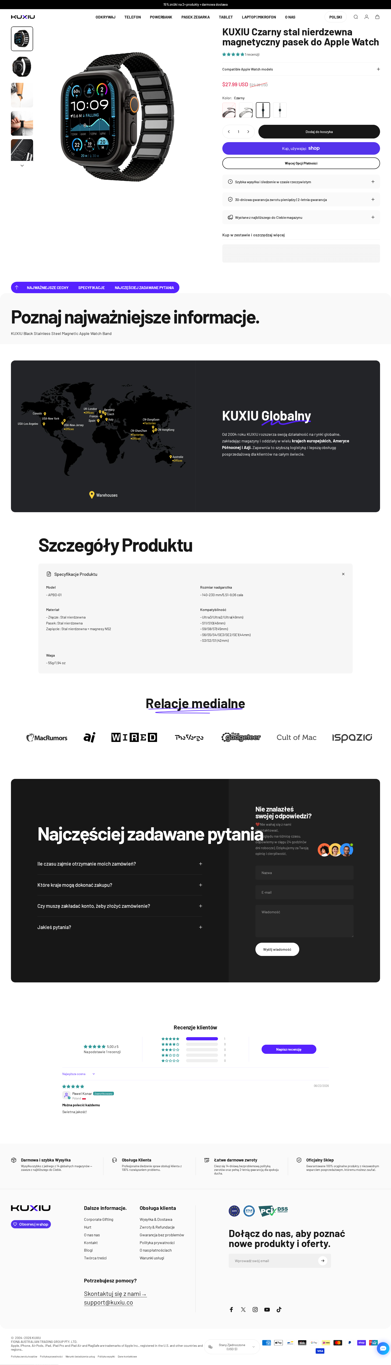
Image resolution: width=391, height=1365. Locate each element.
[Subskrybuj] (322, 1260)
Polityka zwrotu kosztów (24, 1356)
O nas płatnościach (156, 1250)
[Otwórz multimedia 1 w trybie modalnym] (120, 118)
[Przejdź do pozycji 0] (22, 38)
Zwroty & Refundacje (157, 1227)
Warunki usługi (152, 1257)
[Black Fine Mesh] (229, 110)
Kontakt (90, 1242)
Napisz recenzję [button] (289, 1049)
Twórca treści (95, 1257)
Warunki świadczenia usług (80, 1356)
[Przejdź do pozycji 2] (22, 67)
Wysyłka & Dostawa (156, 1219)
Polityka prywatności (157, 1242)
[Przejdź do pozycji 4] (22, 123)
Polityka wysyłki (106, 1356)
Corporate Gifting (98, 1219)
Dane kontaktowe (127, 1356)
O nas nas (92, 1234)
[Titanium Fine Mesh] (245, 110)
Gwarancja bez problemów (162, 1234)
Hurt (87, 1227)
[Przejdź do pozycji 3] (22, 95)
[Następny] (191, 129)
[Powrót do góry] (16, 287)
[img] (73, 1086)
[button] (233, 54)
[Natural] (279, 110)
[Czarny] (263, 110)
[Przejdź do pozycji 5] (22, 151)
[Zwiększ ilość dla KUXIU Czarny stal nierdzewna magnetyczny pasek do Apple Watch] (249, 131)
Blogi (88, 1250)
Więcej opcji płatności (301, 163)
